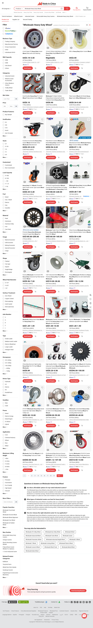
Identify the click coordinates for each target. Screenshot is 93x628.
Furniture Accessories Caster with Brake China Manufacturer (32, 143)
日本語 (71, 614)
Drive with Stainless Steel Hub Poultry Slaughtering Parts (80, 366)
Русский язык (35, 614)
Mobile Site (57, 607)
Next (59, 475)
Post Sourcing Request (78, 590)
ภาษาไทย (81, 614)
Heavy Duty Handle (38, 12)
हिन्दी (76, 614)
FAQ (41, 607)
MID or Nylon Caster (80, 51)
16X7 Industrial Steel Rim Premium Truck (55, 277)
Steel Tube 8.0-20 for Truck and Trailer (33, 454)
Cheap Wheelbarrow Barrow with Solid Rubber (80, 277)
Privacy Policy (55, 619)
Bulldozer (5, 561)
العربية (61, 614)
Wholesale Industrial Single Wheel (55, 539)
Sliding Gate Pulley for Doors (33, 320)
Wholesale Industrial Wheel (33, 535)
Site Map (50, 607)
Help (45, 607)
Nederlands (55, 614)
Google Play (23, 602)
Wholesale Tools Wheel (51, 535)
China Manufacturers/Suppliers (28, 611)
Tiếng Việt (41, 616)
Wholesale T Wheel (31, 543)
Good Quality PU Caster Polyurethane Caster (33, 97)
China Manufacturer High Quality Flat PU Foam (32, 366)
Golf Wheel (58, 12)
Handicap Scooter (8, 570)
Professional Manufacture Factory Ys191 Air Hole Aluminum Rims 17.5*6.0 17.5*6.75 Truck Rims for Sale (56, 455)
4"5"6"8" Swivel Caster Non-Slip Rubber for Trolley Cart (33, 411)
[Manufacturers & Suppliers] (46, 3)
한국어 (66, 614)
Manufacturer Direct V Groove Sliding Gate (80, 144)
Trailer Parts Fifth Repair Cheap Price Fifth (56, 232)
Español (15, 614)
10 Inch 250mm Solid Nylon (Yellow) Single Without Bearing (56, 53)
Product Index (43, 612)
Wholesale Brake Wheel (32, 551)
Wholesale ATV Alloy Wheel (33, 532)
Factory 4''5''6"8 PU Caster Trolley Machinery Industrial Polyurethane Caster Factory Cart (79, 455)
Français (28, 614)
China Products (15, 611)
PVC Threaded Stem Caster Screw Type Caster (33, 187)
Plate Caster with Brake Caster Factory (80, 97)
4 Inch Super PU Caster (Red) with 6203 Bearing (32, 52)
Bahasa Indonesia (50, 616)
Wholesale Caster (67, 535)
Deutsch (48, 614)
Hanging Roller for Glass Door (80, 186)
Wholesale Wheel (69, 532)
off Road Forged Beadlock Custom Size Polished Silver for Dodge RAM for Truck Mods (56, 187)
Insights (51, 612)
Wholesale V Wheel (74, 539)
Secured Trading (27, 19)
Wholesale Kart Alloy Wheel (52, 532)
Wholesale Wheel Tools (50, 547)
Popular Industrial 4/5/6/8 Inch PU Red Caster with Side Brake (57, 321)
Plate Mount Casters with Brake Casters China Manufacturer (55, 143)
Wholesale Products (43, 611)
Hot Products (6, 611)
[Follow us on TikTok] (75, 602)
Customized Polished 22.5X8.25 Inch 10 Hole (56, 410)
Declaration (47, 619)
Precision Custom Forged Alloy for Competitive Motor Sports (32, 233)
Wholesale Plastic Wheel (66, 543)
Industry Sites (74, 611)
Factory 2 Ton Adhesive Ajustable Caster (79, 320)
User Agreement (38, 619)
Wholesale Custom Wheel (33, 547)
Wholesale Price (54, 611)
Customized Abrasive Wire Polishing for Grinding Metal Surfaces (79, 411)
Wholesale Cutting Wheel (47, 543)
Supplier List (15, 19)
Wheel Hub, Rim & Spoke (9, 567)
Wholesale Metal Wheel (68, 547)
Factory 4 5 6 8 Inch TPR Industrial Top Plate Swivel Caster (33, 277)
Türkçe (87, 614)
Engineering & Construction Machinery (10, 574)
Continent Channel (64, 611)
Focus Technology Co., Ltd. (47, 621)
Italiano (42, 614)
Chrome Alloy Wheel (49, 12)
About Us (36, 607)
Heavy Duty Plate (28, 12)
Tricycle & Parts (7, 564)
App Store (12, 602)
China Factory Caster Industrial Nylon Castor (80, 231)
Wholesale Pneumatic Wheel (33, 539)
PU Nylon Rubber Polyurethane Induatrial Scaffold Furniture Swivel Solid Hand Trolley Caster (55, 98)
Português (21, 614)
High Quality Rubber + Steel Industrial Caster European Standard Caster (57, 366)
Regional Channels (83, 611)
